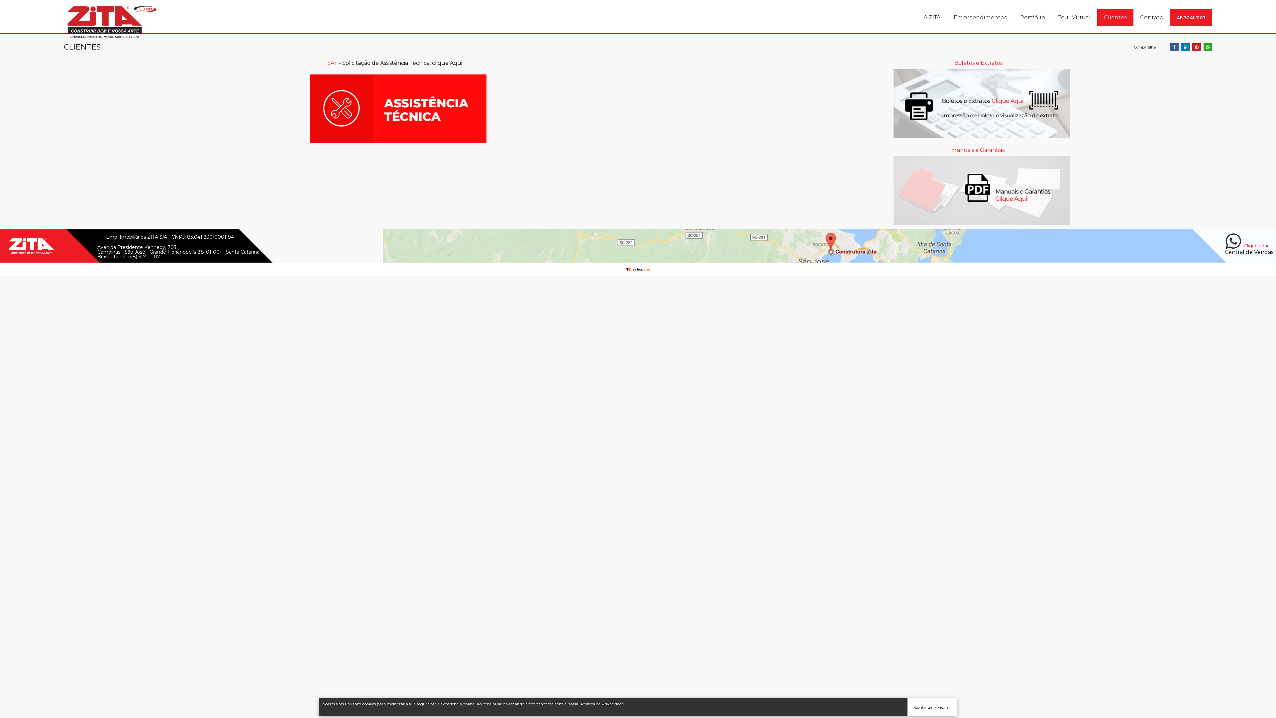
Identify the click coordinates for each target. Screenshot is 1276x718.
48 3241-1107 (1191, 18)
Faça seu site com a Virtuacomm (638, 269)
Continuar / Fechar (932, 707)
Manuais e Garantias (978, 150)
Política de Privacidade (602, 703)
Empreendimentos (980, 17)
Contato (1151, 17)
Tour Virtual (1074, 17)
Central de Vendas (1249, 252)
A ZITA (932, 17)
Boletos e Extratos (978, 63)
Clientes (1115, 17)
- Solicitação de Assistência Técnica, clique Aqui (394, 63)
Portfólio (1032, 17)
